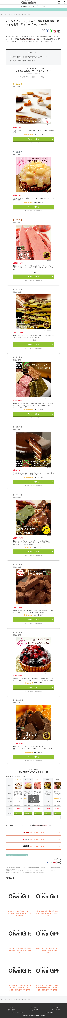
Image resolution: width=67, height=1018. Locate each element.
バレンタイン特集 (37, 832)
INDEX (32, 52)
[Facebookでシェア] (47, 31)
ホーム (11, 1007)
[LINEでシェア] (51, 31)
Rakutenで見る (33, 139)
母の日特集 (33, 1007)
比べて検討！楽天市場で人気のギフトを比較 (22, 61)
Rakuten (49, 124)
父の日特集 (55, 1007)
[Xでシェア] (43, 31)
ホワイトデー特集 (55, 1010)
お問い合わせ (50, 1012)
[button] (59, 31)
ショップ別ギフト (12, 855)
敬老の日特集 (11, 1010)
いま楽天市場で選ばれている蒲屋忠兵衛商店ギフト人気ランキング (28, 57)
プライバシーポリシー (17, 1012)
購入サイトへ (18, 813)
